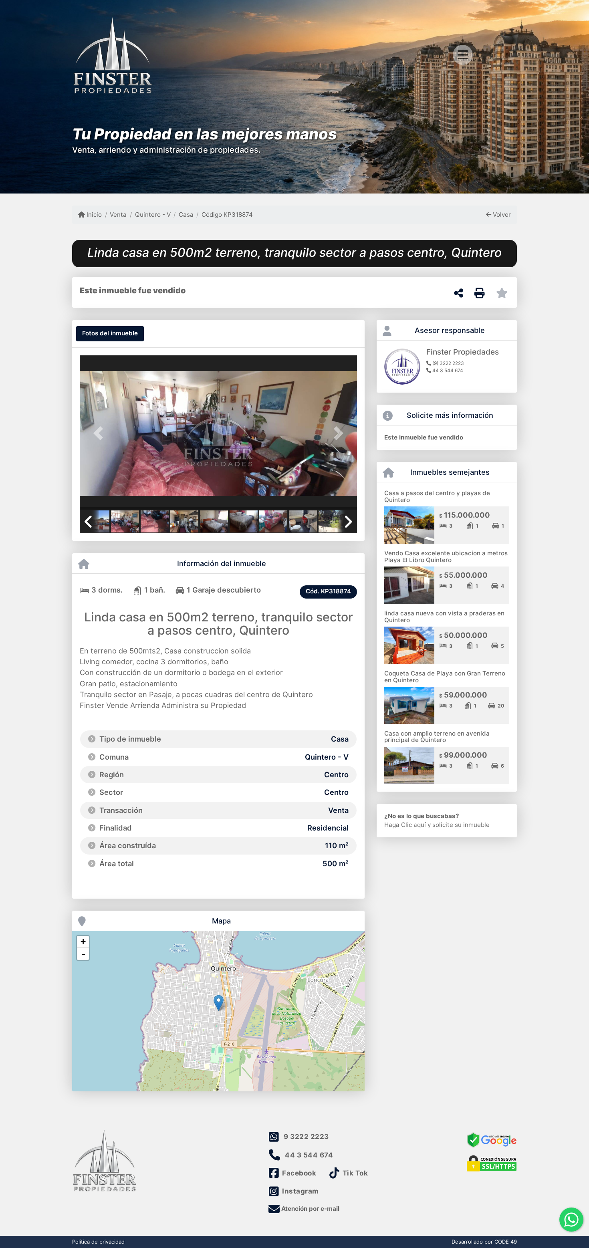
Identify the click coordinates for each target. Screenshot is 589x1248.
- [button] (83, 954)
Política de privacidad (98, 1241)
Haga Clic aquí (405, 825)
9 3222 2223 (306, 1137)
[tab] (110, 333)
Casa (186, 214)
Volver (501, 214)
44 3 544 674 (309, 1155)
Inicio (93, 214)
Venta (118, 214)
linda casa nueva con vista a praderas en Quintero (444, 616)
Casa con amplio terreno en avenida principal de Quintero (437, 737)
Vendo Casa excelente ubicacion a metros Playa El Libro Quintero (446, 556)
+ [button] (83, 942)
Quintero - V (152, 214)
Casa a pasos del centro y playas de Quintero (437, 496)
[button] (100, 433)
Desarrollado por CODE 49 (484, 1241)
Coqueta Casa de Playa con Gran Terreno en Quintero (444, 676)
